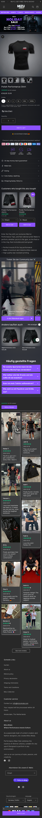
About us (7, 669)
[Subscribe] (34, 773)
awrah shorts (29, 12)
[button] (4, 7)
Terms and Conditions (11, 687)
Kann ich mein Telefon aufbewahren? (18, 383)
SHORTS (13, 12)
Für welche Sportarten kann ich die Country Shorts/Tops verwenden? (17, 368)
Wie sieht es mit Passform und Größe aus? (18, 390)
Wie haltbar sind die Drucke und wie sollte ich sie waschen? (18, 376)
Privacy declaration (10, 678)
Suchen (6, 665)
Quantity (4, 116)
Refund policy (8, 674)
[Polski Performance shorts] (10, 200)
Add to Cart (9, 225)
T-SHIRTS (20, 12)
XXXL (32, 101)
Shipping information (11, 683)
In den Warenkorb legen (15, 318)
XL (19, 101)
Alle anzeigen (32, 324)
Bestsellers (5, 12)
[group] (10, 339)
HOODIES (38, 12)
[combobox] (10, 220)
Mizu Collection (9, 692)
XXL (24, 101)
